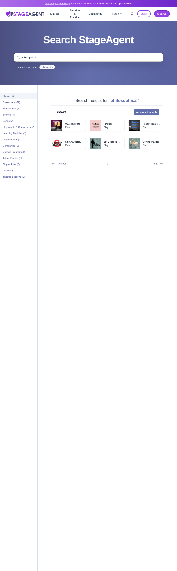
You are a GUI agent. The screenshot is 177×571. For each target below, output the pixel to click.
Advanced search (146, 112)
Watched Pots (72, 123)
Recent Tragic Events (154, 123)
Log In (144, 13)
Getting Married (151, 141)
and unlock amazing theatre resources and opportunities (88, 3)
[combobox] (88, 57)
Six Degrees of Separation (118, 141)
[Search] (132, 13)
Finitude (108, 123)
